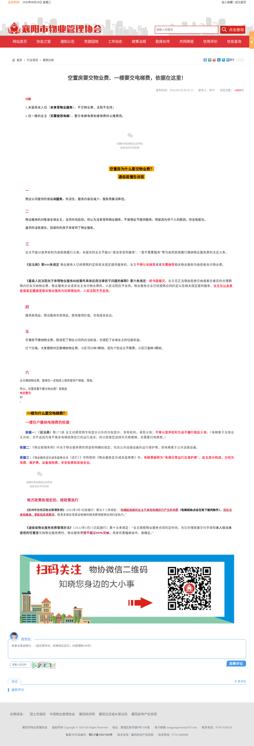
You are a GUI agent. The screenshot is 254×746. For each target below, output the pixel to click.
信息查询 (234, 42)
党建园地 (91, 42)
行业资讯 (32, 60)
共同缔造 (186, 42)
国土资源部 (38, 714)
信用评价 (210, 42)
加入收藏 (227, 2)
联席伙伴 (163, 42)
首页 (19, 60)
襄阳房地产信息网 (144, 714)
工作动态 (115, 42)
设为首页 (240, 2)
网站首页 (20, 42)
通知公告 (67, 42)
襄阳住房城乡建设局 (113, 714)
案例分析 (48, 60)
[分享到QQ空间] (210, 59)
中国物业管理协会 (62, 714)
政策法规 (139, 42)
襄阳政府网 (87, 714)
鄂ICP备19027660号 (101, 734)
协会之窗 (44, 42)
